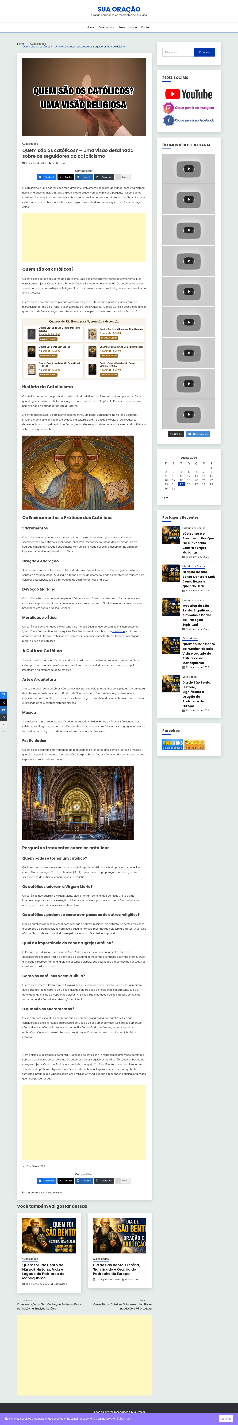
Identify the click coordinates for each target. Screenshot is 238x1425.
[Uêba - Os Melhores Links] (194, 748)
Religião (58, 1192)
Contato (146, 27)
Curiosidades (30, 143)
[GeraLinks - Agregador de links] (172, 748)
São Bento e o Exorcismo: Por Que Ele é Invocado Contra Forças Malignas (198, 543)
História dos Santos (193, 527)
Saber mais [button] (124, 1418)
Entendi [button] (226, 1418)
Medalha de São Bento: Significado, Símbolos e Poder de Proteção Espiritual (197, 615)
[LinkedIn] (3, 710)
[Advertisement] (84, 237)
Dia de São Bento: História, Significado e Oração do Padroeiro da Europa (116, 1269)
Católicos (46, 1192)
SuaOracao (58, 163)
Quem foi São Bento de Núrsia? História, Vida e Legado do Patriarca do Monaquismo (43, 1272)
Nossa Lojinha (128, 27)
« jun (165, 497)
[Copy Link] (3, 717)
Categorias (105, 27)
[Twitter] (3, 702)
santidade (118, 631)
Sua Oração (119, 9)
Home (90, 27)
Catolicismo (33, 1192)
